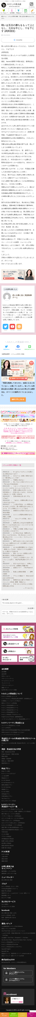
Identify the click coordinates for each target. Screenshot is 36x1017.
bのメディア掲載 (6, 897)
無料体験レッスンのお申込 (9, 871)
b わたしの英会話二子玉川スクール (11, 714)
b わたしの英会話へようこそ (9, 696)
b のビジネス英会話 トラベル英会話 (12, 825)
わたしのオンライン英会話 (9, 800)
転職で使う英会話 (6, 847)
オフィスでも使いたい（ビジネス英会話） (13, 818)
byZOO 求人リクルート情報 (9, 690)
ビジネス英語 (5, 834)
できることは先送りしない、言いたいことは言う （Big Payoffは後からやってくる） (18, 559)
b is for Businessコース (8, 782)
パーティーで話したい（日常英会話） (12, 816)
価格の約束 (5, 861)
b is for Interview (6, 787)
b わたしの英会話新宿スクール (10, 707)
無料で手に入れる (18, 399)
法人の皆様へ (5, 904)
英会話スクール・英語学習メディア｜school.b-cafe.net (16, 953)
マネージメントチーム (8, 678)
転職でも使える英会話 (8, 841)
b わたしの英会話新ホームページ (10, 942)
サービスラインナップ (8, 680)
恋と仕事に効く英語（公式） (9, 913)
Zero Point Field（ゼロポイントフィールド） (14, 931)
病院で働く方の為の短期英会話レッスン (12, 827)
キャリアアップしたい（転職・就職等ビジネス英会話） (17, 811)
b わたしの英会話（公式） (9, 915)
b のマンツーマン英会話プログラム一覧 (12, 809)
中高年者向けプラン (7, 796)
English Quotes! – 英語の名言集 (10, 754)
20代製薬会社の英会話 (8, 838)
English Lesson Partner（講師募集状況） (13, 716)
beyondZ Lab (5, 951)
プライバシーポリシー (8, 685)
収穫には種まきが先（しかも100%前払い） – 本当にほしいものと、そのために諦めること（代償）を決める (18, 492)
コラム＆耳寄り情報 (17, 354)
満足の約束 (5, 858)
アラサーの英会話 (6, 836)
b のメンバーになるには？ (9, 773)
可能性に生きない (18, 480)
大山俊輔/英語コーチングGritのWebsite (12, 926)
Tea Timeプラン (6, 798)
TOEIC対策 (5, 832)
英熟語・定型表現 (6, 758)
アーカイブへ (29, 588)
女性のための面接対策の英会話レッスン (12, 829)
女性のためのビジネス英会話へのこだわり (13, 732)
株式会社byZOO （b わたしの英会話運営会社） (14, 962)
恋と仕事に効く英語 (7, 880)
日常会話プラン (6, 794)
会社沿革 (4, 674)
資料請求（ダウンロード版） (9, 873)
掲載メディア (5, 687)
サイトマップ (5, 919)
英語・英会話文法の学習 (8, 752)
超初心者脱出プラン (7, 785)
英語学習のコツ (6, 763)
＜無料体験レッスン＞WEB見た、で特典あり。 (18, 442)
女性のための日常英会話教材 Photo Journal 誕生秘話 (16, 730)
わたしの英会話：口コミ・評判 (10, 886)
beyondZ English (6, 949)
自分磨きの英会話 (6, 843)
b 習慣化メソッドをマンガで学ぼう (11, 701)
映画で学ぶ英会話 (6, 891)
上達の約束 (5, 856)
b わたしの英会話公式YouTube (10, 944)
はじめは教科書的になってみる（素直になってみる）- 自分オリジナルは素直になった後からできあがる (18, 549)
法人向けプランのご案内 (8, 906)
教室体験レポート (6, 895)
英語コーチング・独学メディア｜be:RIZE (13, 955)
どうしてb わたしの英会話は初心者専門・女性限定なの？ (17, 698)
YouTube (12, 330)
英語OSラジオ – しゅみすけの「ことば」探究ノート (16, 893)
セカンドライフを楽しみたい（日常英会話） (14, 823)
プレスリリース (6, 683)
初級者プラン (5, 789)
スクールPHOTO (6, 727)
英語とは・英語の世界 (8, 761)
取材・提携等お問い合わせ (9, 917)
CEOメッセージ (6, 676)
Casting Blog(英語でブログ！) (10, 888)
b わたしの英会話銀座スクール (10, 705)
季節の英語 (5, 756)
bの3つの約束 (5, 854)
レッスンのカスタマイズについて (11, 734)
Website (19, 330)
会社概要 (4, 671)
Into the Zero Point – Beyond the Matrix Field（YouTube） (17, 940)
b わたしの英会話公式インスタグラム (12, 946)
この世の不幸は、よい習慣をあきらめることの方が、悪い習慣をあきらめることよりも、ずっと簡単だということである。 (18, 506)
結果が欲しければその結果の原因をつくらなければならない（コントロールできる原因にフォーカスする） (18, 525)
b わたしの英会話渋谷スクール (10, 710)
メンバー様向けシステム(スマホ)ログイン (16, 979)
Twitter (5, 330)
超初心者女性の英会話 (8, 845)
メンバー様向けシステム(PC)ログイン (16, 973)
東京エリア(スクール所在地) (9, 703)
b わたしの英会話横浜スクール (10, 712)
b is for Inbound (6, 780)
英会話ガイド (5, 778)
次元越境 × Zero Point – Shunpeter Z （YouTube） (15, 937)
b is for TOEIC (5, 791)
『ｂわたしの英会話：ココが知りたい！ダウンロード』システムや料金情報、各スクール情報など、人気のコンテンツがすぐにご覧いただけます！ (18, 431)
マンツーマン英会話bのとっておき (11, 725)
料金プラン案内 (6, 771)
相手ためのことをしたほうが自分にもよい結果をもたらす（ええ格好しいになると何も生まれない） (18, 543)
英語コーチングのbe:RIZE (9, 928)
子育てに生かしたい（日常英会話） (11, 820)
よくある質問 (5, 775)
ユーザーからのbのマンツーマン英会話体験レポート (16, 719)
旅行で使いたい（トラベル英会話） (11, 813)
